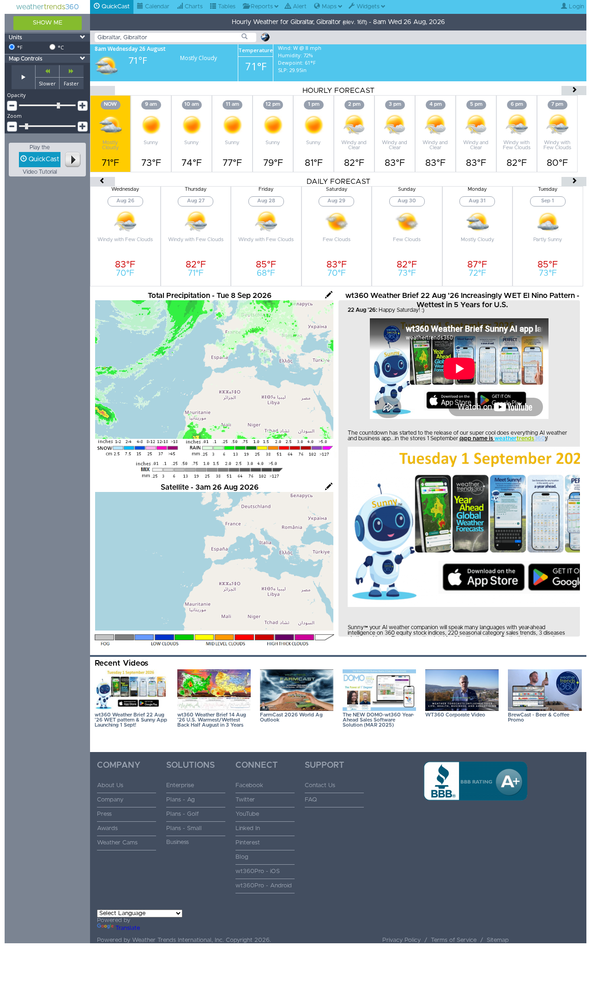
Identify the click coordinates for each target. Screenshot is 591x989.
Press (104, 814)
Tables (225, 7)
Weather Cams (117, 843)
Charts (193, 7)
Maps (328, 7)
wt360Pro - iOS (257, 871)
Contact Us (320, 786)
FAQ (311, 800)
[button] (475, 815)
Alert (299, 7)
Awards (107, 828)
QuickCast (115, 7)
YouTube (247, 814)
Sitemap (498, 940)
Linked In (247, 828)
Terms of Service (453, 940)
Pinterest (247, 843)
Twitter (245, 800)
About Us (110, 786)
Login (575, 7)
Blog (241, 857)
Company (110, 800)
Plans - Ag (180, 800)
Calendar (156, 7)
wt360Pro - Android (263, 886)
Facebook (249, 786)
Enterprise (180, 786)
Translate (127, 928)
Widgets (367, 7)
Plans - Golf (182, 814)
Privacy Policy (401, 940)
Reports (261, 7)
